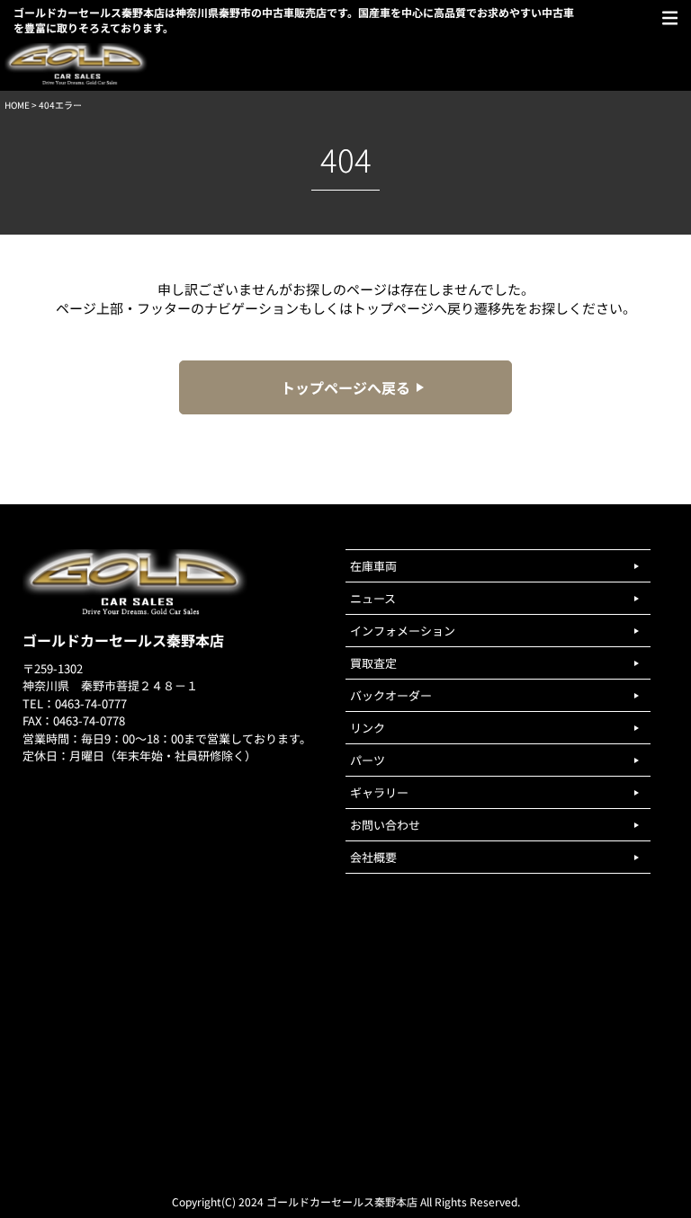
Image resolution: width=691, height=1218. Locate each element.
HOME (17, 104)
